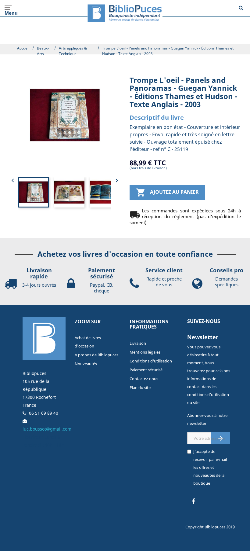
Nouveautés (86, 363)
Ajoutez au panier (167, 192)
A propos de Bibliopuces (96, 355)
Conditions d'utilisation (151, 361)
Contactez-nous (144, 378)
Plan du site (140, 387)
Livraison (138, 343)
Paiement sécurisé (146, 370)
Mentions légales (145, 352)
